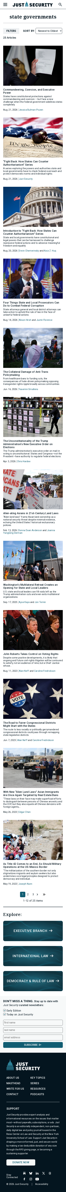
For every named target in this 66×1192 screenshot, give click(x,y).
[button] (60, 4)
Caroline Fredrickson (45, 671)
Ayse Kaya (24, 602)
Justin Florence (44, 320)
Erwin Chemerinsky (29, 250)
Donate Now (20, 1162)
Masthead (13, 1083)
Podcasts (37, 1094)
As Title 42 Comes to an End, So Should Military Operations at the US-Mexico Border (32, 865)
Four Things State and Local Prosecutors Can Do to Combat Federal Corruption (31, 304)
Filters (11, 30)
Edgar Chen (25, 812)
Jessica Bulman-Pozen (31, 109)
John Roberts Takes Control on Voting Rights (31, 654)
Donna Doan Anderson (30, 530)
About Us (12, 1077)
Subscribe (31, 1044)
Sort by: (29, 30)
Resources (37, 1088)
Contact (12, 1094)
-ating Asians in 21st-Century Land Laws (30, 513)
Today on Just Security (20, 1014)
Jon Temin (40, 602)
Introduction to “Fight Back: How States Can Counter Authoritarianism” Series (30, 232)
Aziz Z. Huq (50, 250)
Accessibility (41, 1184)
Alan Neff (24, 671)
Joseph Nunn (25, 884)
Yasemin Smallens (28, 389)
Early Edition (14, 1010)
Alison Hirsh (25, 320)
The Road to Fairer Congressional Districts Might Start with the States (29, 724)
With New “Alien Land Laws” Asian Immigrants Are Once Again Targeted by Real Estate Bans (31, 793)
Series (34, 1083)
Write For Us (15, 1088)
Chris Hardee (23, 461)
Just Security (26, 179)
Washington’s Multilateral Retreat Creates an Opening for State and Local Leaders (30, 586)
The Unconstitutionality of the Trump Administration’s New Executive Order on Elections (28, 444)
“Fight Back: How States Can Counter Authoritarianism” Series (25, 163)
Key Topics (37, 1077)
